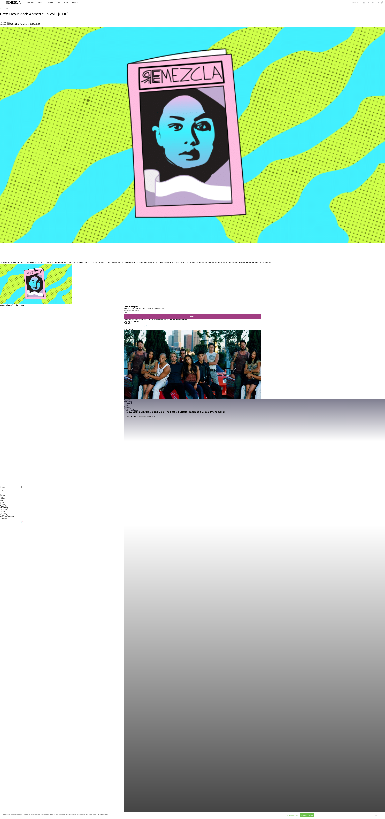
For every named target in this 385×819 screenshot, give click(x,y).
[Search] (350, 2)
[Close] (376, 815)
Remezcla (3, 9)
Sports (2, 499)
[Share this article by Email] (17, 249)
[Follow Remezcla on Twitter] (131, 325)
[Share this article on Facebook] (7, 249)
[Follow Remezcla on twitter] (368, 2)
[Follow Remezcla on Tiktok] (145, 325)
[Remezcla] (13, 2)
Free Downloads (18, 305)
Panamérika (164, 262)
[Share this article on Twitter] (12, 249)
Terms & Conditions (7, 517)
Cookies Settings (292, 815)
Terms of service (181, 319)
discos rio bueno (6, 305)
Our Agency (4, 509)
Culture (2, 495)
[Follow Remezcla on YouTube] (377, 2)
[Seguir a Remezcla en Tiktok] (382, 2)
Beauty (2, 504)
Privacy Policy (164, 319)
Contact (3, 511)
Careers (3, 513)
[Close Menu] (2, 483)
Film (1, 500)
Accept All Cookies (307, 815)
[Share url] (2, 259)
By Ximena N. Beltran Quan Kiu (141, 416)
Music (9, 9)
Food (2, 502)
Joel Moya (6, 22)
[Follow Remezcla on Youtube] (141, 325)
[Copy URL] (4, 255)
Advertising (4, 508)
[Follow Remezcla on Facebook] (364, 2)
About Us (3, 506)
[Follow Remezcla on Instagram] (373, 2)
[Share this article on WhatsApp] (2, 249)
